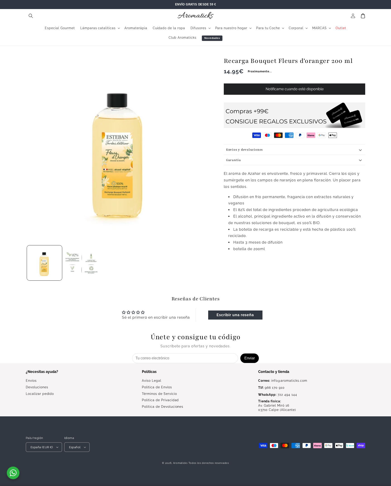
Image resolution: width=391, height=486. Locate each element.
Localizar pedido (40, 394)
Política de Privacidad (160, 400)
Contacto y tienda (273, 372)
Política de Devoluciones (162, 406)
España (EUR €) (42, 447)
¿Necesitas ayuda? (42, 372)
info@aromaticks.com (282, 380)
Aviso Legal (151, 380)
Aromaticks (180, 463)
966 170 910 (271, 387)
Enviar (249, 358)
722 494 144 (277, 394)
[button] (31, 16)
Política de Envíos (157, 387)
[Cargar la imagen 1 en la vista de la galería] (44, 262)
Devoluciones (37, 387)
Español (75, 447)
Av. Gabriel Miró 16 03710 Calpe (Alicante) (277, 405)
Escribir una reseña (235, 315)
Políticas (149, 372)
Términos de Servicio (159, 394)
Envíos (31, 380)
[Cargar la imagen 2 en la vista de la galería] (81, 262)
